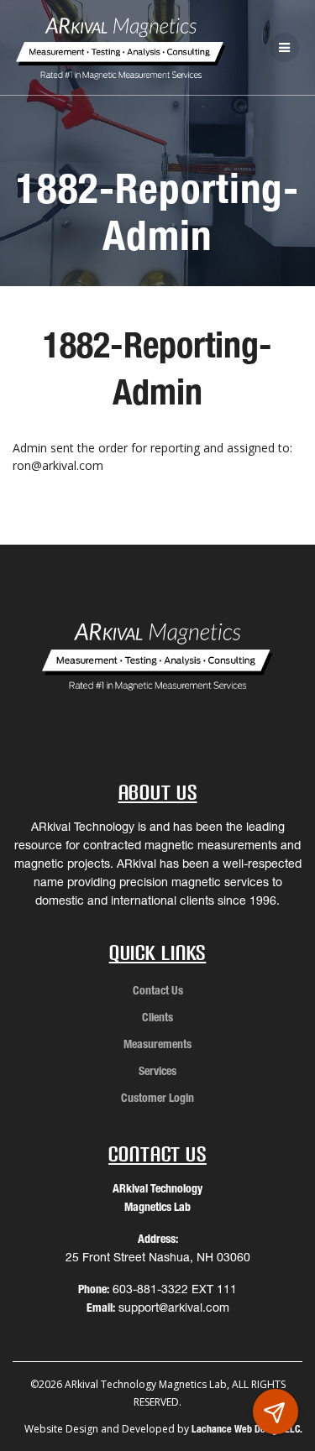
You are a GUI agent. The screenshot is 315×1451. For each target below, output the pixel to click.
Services (157, 1070)
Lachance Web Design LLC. (247, 1428)
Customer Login (157, 1097)
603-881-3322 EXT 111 (175, 1289)
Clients (157, 1017)
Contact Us (158, 990)
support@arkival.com (173, 1307)
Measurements (157, 1044)
